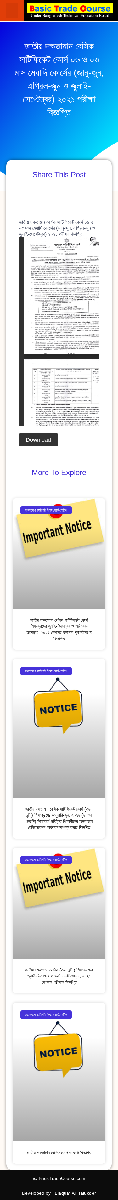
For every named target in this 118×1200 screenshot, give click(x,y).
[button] (12, 10)
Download (38, 440)
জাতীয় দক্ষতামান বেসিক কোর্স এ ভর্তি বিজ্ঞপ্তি (59, 1152)
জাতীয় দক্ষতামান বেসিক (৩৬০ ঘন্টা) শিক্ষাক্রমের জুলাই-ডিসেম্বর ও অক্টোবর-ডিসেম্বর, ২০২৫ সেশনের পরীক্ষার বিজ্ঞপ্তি (59, 976)
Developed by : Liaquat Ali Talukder (59, 1193)
